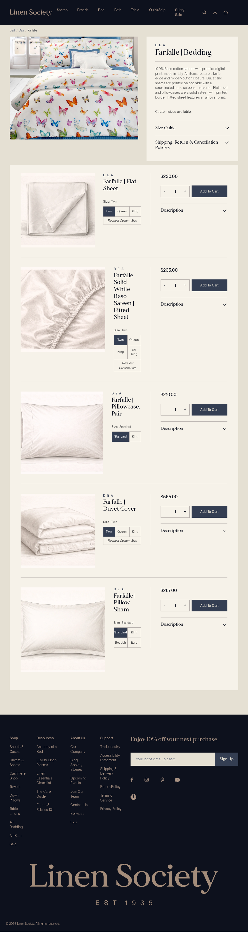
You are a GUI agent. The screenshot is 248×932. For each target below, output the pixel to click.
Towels (15, 787)
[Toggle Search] (204, 12)
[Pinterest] (162, 779)
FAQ (73, 822)
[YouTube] (177, 780)
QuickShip (157, 10)
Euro (134, 642)
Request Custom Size (122, 220)
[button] (192, 128)
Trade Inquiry (110, 747)
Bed (101, 10)
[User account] (215, 12)
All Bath (15, 836)
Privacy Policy (111, 809)
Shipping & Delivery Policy (108, 773)
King (135, 211)
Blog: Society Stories (76, 764)
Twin (109, 211)
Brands (83, 10)
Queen (122, 211)
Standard (120, 436)
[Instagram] (146, 779)
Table (135, 10)
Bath (118, 10)
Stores (62, 10)
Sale (13, 844)
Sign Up (226, 759)
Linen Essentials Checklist (44, 778)
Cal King (134, 352)
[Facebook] (132, 780)
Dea (21, 30)
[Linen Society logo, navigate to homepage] (31, 12)
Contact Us (79, 805)
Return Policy (110, 787)
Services (77, 814)
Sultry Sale (180, 12)
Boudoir (120, 642)
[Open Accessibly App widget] (133, 797)
